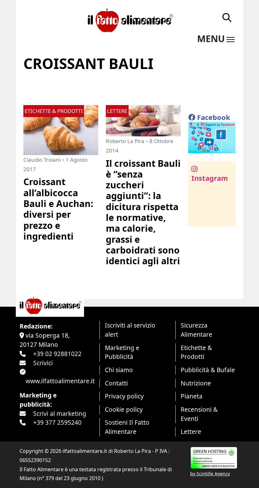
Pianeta (191, 396)
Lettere (191, 431)
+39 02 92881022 (57, 353)
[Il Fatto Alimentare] (129, 19)
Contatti (116, 383)
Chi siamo (119, 370)
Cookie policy (124, 409)
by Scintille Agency (210, 474)
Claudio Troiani (42, 159)
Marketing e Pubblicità (122, 352)
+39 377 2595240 (57, 422)
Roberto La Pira (125, 141)
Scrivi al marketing (59, 413)
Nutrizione (196, 383)
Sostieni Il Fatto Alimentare (127, 427)
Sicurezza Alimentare (196, 330)
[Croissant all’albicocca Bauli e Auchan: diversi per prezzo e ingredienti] (60, 129)
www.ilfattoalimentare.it (60, 381)
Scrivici (43, 363)
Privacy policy (124, 396)
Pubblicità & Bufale (208, 370)
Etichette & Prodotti (196, 352)
